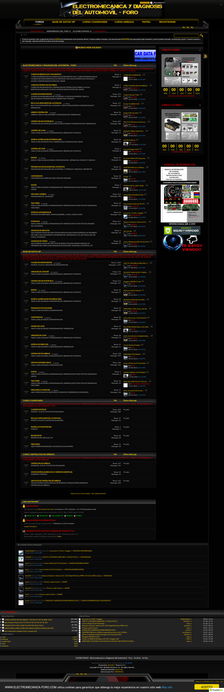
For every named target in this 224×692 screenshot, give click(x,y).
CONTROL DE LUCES (38, 149)
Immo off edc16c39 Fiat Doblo (134, 363)
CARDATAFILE (118, 672)
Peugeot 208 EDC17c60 (132, 282)
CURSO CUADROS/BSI (94, 22)
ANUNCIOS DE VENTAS (39, 241)
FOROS (40, 22)
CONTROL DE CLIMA (38, 131)
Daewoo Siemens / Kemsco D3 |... (135, 222)
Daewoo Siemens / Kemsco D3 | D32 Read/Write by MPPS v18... (105, 626)
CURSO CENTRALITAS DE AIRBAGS (38, 454)
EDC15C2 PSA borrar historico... (135, 122)
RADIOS (34, 158)
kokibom (5, 646)
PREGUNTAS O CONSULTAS (40, 390)
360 (75, 644)
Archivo (137, 658)
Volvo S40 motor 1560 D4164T (134, 318)
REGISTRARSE (167, 22)
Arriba (145, 658)
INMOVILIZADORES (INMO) (41, 363)
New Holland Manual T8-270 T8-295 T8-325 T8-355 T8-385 (26, 623)
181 (75, 646)
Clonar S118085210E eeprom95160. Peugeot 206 (100, 639)
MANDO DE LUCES (37, 326)
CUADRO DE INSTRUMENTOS (41, 94)
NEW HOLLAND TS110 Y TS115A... (135, 382)
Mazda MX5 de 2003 (130, 113)
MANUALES (35, 221)
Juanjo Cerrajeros (30, 527)
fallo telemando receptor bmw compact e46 (20, 631)
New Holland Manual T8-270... (134, 204)
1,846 (75, 639)
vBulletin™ (111, 665)
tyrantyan (186, 632)
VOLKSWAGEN (85, 557)
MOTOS (34, 185)
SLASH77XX (6, 642)
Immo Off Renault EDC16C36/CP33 (136, 242)
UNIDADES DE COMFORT (40, 272)
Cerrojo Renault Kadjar (131, 345)
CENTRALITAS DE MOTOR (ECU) (42, 121)
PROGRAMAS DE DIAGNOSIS (41, 308)
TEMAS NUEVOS (36, 31)
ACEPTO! (207, 687)
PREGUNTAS (35, 444)
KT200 (125, 177)
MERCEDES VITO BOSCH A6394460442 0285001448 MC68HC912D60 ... (108, 641)
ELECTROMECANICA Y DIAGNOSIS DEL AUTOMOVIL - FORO (49, 65)
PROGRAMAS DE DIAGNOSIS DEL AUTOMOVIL (48, 167)
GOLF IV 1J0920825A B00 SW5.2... (136, 263)
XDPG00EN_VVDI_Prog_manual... (135, 309)
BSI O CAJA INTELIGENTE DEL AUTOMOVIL (46, 103)
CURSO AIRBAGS (124, 22)
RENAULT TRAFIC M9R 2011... (134, 131)
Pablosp (5, 639)
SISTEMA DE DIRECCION (39, 345)
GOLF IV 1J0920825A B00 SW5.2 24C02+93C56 (60, 557)
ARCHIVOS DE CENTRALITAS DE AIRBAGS (46, 481)
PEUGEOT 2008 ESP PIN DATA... (134, 300)
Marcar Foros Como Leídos (80, 494)
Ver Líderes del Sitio (99, 494)
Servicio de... (128, 231)
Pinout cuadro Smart (52, 582)
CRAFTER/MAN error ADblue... (134, 168)
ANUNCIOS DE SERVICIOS (40, 231)
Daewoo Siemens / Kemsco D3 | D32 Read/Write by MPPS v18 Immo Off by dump (71, 576)
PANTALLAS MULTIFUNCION (41, 427)
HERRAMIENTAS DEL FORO (58, 31)
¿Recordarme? (158, 3)
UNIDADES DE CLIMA (39, 336)
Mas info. (167, 687)
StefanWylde (29, 551)
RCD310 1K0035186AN (132, 291)
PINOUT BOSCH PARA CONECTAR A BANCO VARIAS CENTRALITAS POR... (29, 628)
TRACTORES (35, 203)
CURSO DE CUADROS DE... (132, 75)
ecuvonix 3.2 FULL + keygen (133, 213)
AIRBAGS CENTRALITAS (39, 112)
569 (75, 642)
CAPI (188, 639)
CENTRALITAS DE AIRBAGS (40, 354)
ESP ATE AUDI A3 (129, 140)
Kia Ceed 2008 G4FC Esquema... (135, 158)
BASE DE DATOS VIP (63, 22)
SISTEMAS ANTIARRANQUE (41, 212)
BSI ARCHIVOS (36, 436)
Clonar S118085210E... (132, 104)
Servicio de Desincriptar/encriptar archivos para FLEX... (102, 635)
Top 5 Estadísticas (9, 612)
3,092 (75, 637)
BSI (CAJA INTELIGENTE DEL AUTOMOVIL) (46, 418)
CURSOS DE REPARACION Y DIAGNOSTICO (46, 74)
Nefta (59, 536)
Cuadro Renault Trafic (131, 95)
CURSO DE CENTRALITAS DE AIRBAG (44, 85)
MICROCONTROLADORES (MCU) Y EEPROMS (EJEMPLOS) (51, 472)
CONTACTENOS (99, 31)
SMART (64, 582)
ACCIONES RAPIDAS (81, 31)
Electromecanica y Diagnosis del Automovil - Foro (111, 658)
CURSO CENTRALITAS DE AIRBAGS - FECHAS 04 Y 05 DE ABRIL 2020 (28, 620)
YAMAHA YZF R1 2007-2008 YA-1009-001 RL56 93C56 (24, 626)
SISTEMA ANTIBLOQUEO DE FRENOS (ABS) (46, 140)
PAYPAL (146, 22)
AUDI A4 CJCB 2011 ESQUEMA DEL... (136, 336)
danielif (28, 576)
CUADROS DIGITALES (38, 410)
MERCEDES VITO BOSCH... (132, 354)
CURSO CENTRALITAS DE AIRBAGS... (136, 86)
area (26, 563)
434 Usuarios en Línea (46, 509)
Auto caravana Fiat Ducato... (133, 391)
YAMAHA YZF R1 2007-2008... (134, 186)
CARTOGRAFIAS (37, 176)
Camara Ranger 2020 (131, 149)
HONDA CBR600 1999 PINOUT (134, 372)
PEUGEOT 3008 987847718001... (135, 272)
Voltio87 (28, 557)
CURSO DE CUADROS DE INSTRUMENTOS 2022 (62, 601)
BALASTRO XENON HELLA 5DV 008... (136, 327)
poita (27, 601)
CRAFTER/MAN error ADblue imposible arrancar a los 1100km (104, 632)
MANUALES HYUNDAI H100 (133, 195)
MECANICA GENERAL (39, 194)
